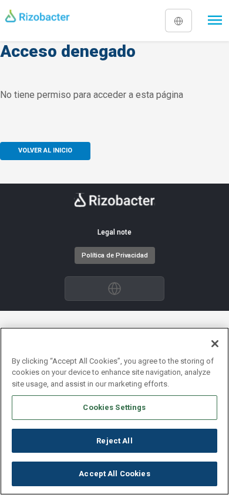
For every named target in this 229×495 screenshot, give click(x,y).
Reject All (114, 440)
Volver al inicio (45, 150)
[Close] (215, 344)
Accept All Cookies (114, 473)
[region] (114, 411)
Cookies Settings (114, 407)
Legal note (114, 232)
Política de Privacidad (115, 255)
